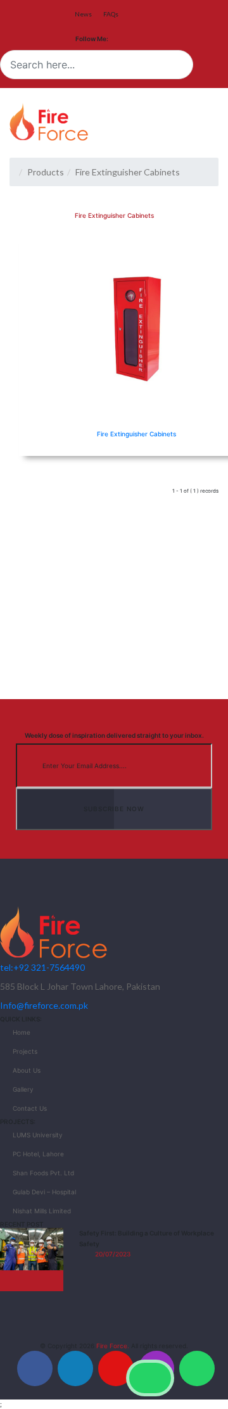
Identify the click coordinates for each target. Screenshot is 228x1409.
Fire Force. (112, 1345)
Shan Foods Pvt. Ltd (43, 1173)
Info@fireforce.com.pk (44, 1005)
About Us (27, 1070)
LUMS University (38, 1135)
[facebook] (35, 1368)
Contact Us (30, 1108)
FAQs (110, 14)
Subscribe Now (114, 808)
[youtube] (116, 1368)
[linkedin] (75, 1368)
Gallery (23, 1089)
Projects (25, 1051)
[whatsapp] (197, 1368)
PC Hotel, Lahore (38, 1154)
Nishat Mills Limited (42, 1211)
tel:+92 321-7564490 (42, 967)
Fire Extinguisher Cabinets (136, 434)
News (83, 14)
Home (21, 1032)
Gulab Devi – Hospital (44, 1192)
